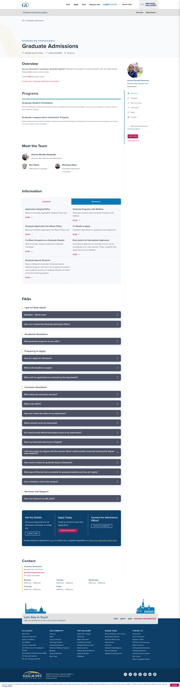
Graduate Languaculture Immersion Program (45, 117)
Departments (151, 12)
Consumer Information (29, 645)
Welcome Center (82, 648)
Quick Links (127, 4)
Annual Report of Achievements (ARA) (34, 653)
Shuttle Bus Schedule (84, 642)
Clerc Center (136, 656)
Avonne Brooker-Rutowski (138, 80)
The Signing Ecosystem (29, 656)
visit (29, 76)
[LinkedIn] (150, 674)
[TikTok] (154, 674)
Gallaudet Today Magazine (113, 648)
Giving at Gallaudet (111, 651)
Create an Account (67, 530)
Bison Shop (53, 656)
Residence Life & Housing (140, 642)
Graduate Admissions (101, 526)
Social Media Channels (112, 637)
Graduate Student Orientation (37, 103)
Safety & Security (137, 645)
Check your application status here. (102, 540)
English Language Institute (140, 659)
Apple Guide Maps (83, 653)
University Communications (141, 653)
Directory (53, 634)
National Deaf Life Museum (85, 651)
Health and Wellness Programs (59, 648)
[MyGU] (125, 674)
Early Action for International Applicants (91, 240)
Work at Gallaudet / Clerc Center (115, 634)
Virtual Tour (80, 637)
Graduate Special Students (37, 260)
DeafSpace (80, 656)
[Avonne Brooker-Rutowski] (139, 70)
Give (84, 4)
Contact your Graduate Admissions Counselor (40, 81)
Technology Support (56, 642)
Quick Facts (26, 634)
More (29, 217)
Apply (76, 4)
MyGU (52, 637)
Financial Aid (136, 634)
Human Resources (138, 637)
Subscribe (108, 645)
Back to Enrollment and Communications (138, 127)
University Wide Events (112, 639)
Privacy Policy (7, 686)
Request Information (145, 618)
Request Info (95, 4)
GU (23, 20)
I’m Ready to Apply (81, 226)
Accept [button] (174, 685)
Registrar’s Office (138, 639)
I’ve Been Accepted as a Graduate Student (44, 240)
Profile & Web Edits (56, 653)
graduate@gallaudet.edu (34, 572)
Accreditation (26, 642)
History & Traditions (28, 639)
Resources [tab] (96, 201)
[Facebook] (145, 674)
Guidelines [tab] (46, 201)
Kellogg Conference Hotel (85, 645)
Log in (51, 540)
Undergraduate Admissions (141, 648)
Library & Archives (55, 639)
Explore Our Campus (84, 634)
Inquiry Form (32, 533)
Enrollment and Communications (38, 40)
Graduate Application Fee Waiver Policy (43, 226)
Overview (139, 12)
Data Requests (109, 642)
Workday (52, 651)
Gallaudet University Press (113, 653)
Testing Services (133, 140)
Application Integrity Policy (37, 209)
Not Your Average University (31, 659)
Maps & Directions (83, 639)
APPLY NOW (133, 136)
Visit (68, 4)
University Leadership (29, 637)
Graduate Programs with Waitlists (88, 209)
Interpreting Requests (57, 645)
